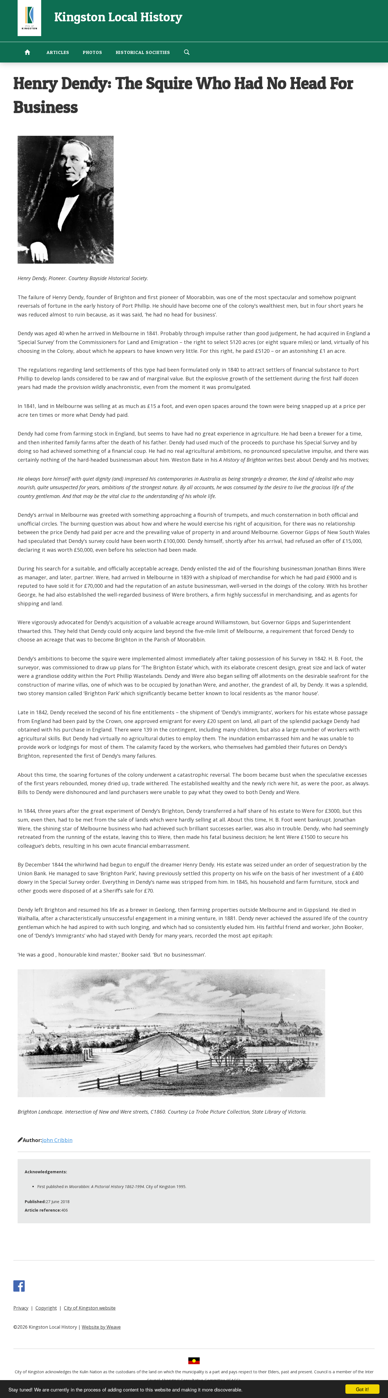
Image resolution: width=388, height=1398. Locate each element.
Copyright (46, 1308)
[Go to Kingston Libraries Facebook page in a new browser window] (20, 1289)
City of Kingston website (90, 1308)
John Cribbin (57, 1140)
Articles (58, 52)
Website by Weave (101, 1327)
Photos (92, 52)
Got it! (362, 1389)
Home (27, 52)
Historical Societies (143, 52)
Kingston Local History (118, 16)
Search (186, 52)
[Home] (29, 17)
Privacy (20, 1308)
